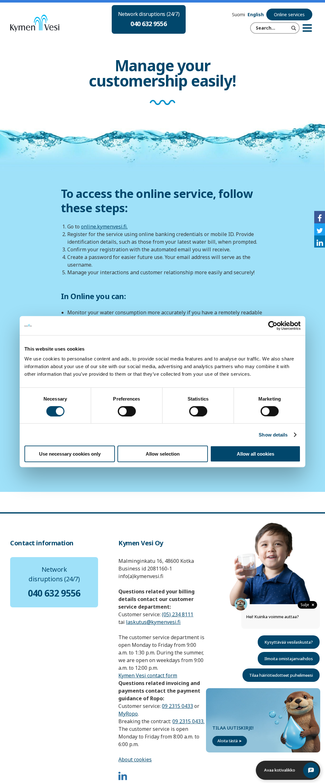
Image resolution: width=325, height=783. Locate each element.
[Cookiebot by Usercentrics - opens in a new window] (273, 325)
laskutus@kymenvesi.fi (153, 622)
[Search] (293, 28)
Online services (289, 14)
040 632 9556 (148, 23)
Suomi (238, 14)
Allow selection (163, 454)
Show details (273, 434)
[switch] (127, 411)
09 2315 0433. (188, 721)
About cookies (135, 759)
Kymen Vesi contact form (147, 675)
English (256, 14)
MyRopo (128, 713)
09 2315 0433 (177, 706)
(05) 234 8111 (177, 614)
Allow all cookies (255, 454)
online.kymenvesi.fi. (104, 226)
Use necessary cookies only (70, 454)
